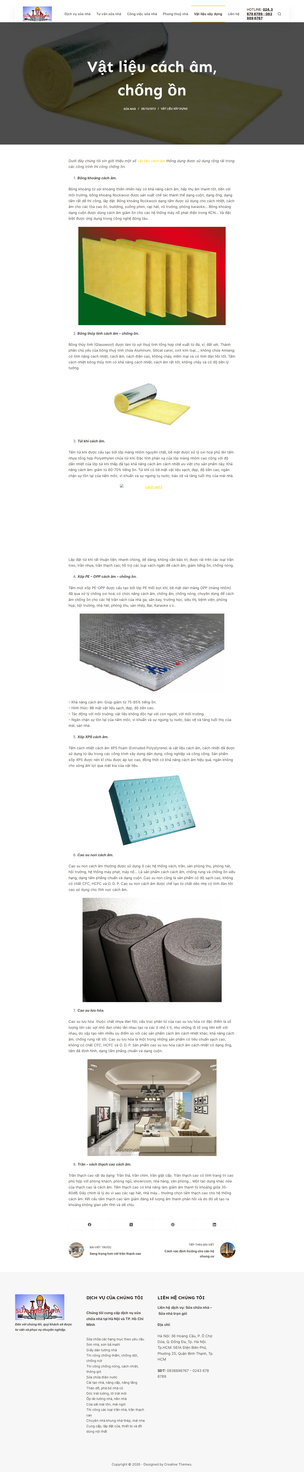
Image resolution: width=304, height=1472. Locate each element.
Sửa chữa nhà (197, 1307)
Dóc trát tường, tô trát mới (106, 1393)
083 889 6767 (259, 16)
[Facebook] (89, 1224)
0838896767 (178, 1370)
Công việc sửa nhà (142, 14)
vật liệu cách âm (151, 161)
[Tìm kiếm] (279, 14)
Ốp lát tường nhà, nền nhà (106, 1399)
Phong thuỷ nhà (175, 14)
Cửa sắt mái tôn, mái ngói (106, 1404)
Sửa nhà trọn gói (172, 1313)
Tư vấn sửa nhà (108, 14)
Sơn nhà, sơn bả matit (103, 1345)
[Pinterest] (173, 1224)
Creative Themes (177, 1464)
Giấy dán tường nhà (101, 1350)
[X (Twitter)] (131, 1224)
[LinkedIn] (214, 1224)
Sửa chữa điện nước (101, 1377)
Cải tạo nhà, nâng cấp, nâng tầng (111, 1383)
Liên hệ (233, 14)
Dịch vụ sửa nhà (78, 14)
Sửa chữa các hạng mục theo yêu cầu (115, 1339)
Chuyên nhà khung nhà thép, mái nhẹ (115, 1421)
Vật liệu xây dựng (208, 14)
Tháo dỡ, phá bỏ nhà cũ (104, 1388)
